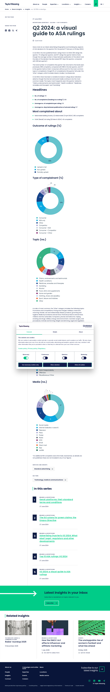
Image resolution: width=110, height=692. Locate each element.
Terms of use (69, 685)
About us (36, 4)
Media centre (44, 675)
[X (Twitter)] (13, 31)
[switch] (45, 358)
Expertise (53, 4)
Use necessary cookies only (30, 365)
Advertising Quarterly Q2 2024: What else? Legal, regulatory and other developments (58, 538)
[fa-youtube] (97, 681)
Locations (65, 4)
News (41, 667)
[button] (96, 4)
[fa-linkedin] (92, 681)
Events (24, 675)
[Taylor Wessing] (12, 4)
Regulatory (41, 348)
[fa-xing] (102, 681)
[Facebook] (9, 31)
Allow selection (55, 365)
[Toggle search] (96, 4)
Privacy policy (32, 348)
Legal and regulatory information (51, 685)
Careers (88, 4)
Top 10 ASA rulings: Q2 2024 (53, 556)
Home (7, 9)
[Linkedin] (6, 31)
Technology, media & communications (48, 480)
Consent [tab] (29, 332)
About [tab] (81, 332)
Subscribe (55, 598)
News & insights (17, 9)
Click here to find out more (18, 635)
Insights (77, 4)
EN (101, 4)
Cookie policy (22, 348)
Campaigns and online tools (30, 668)
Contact (8, 679)
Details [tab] (55, 332)
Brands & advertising (42, 469)
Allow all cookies (80, 365)
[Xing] (16, 31)
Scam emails (80, 685)
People (44, 4)
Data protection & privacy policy (15, 685)
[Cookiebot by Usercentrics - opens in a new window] (84, 326)
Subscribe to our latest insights (89, 669)
